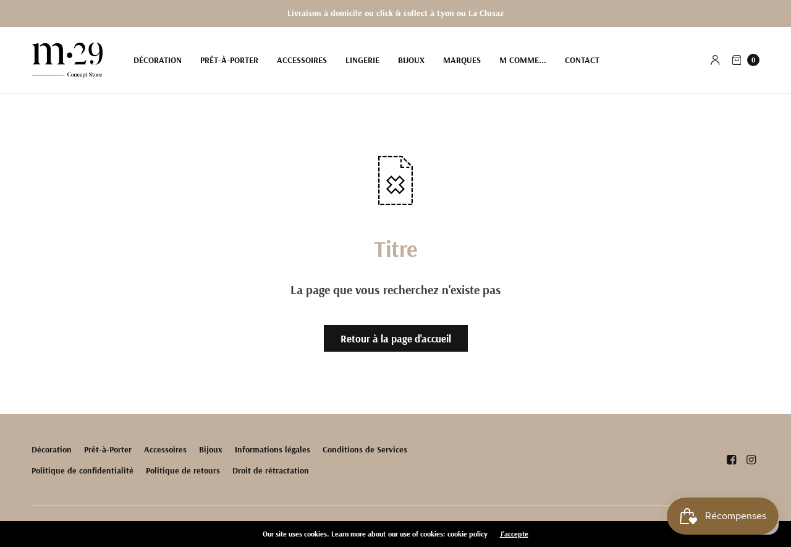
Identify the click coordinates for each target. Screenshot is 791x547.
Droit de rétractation (270, 470)
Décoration (157, 60)
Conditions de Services (365, 449)
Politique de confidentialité (82, 470)
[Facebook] (731, 459)
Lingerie (362, 60)
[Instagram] (750, 459)
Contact (582, 60)
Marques (462, 60)
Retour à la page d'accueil (396, 338)
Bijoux (411, 60)
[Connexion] (715, 60)
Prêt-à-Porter (229, 60)
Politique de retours (183, 470)
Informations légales (272, 449)
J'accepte (514, 534)
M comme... (522, 60)
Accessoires (302, 60)
